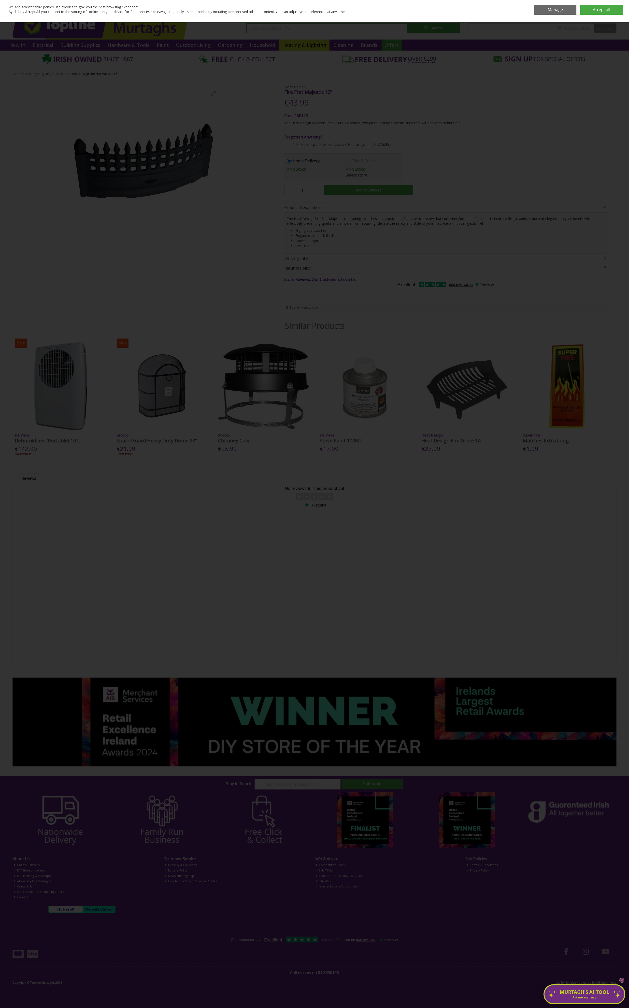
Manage (555, 9)
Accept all (601, 9)
